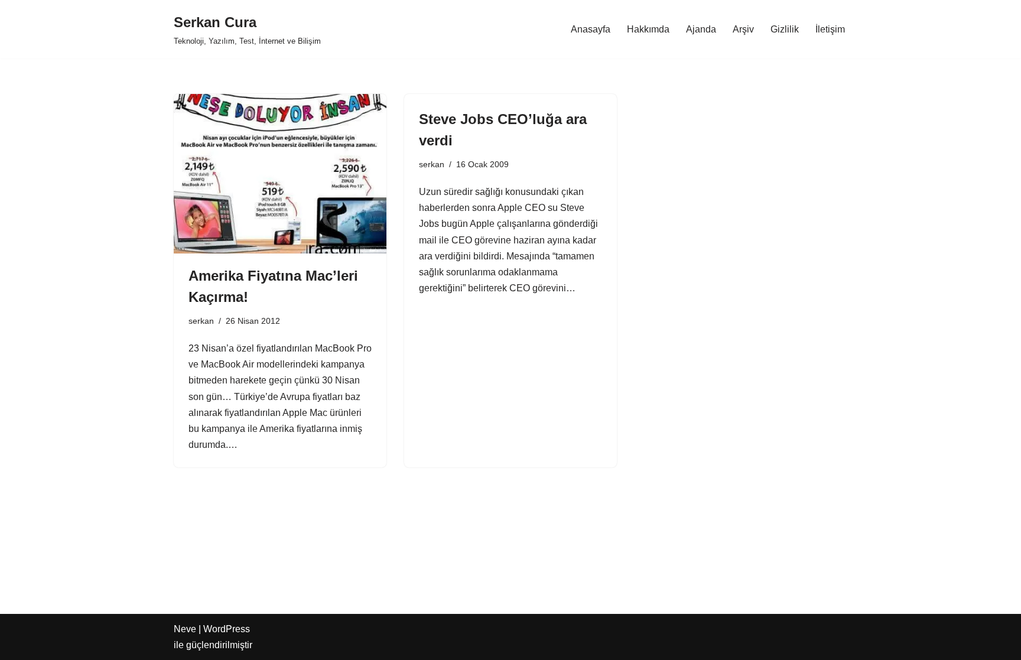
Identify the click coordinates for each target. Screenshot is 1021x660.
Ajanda (701, 29)
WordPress (226, 629)
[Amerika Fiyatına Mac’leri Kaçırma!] (280, 173)
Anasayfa (590, 29)
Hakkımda (648, 29)
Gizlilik (784, 29)
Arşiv (743, 29)
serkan (201, 321)
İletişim (830, 29)
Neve (185, 629)
